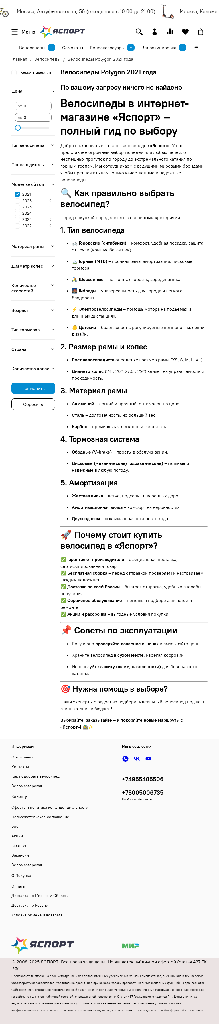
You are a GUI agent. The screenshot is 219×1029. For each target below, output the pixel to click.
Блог (15, 826)
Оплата (18, 886)
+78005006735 (142, 792)
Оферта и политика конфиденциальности (49, 807)
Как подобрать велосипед (35, 776)
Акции (17, 836)
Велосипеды (32, 47)
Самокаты (72, 47)
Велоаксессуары (107, 47)
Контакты (20, 766)
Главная (19, 59)
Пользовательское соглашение (40, 816)
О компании (22, 757)
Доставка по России (29, 905)
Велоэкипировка (158, 47)
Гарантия (19, 845)
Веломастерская (26, 785)
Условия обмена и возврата (36, 915)
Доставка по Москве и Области (40, 895)
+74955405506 (143, 779)
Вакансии (20, 855)
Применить (33, 388)
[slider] (17, 127)
